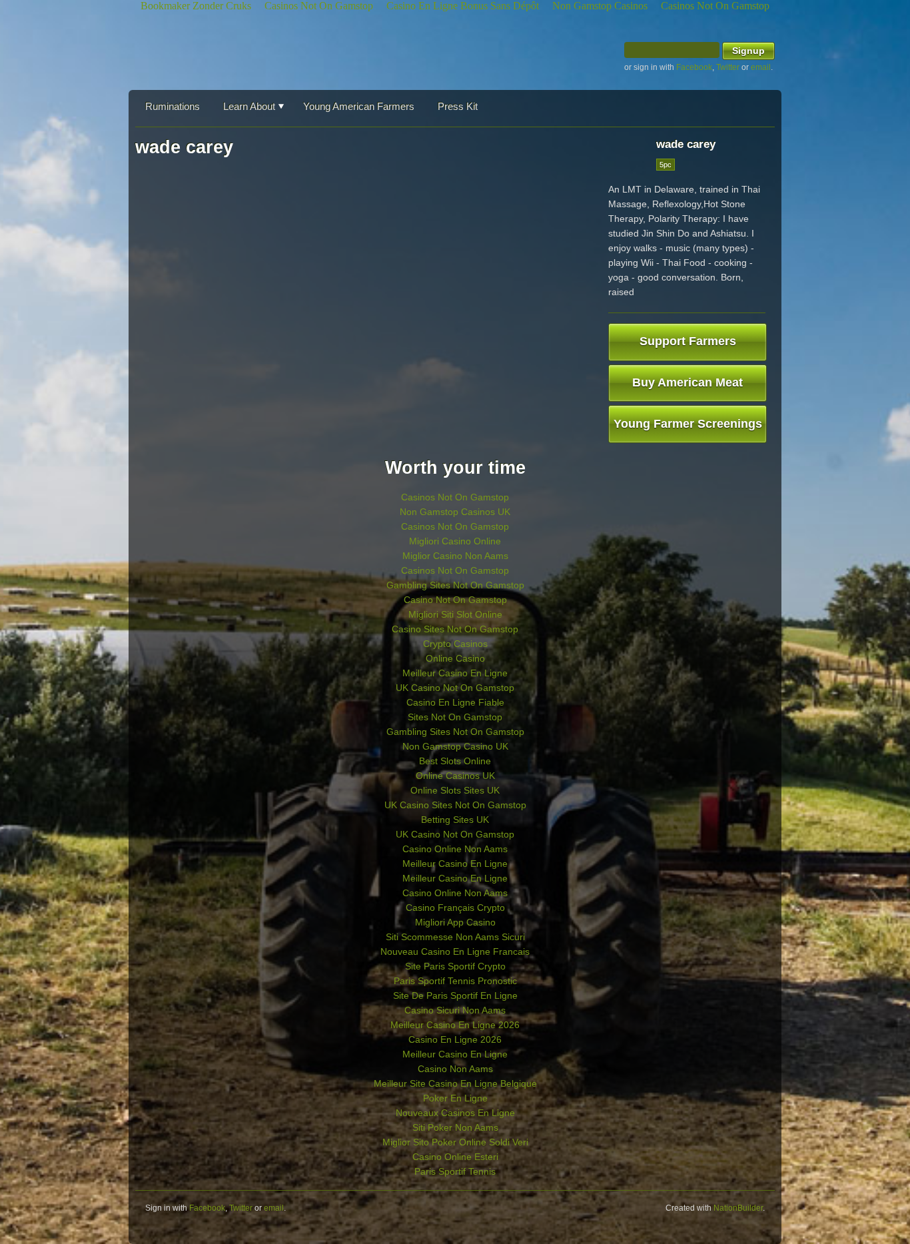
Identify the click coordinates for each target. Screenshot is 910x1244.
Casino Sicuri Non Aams (455, 1010)
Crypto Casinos (455, 643)
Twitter (727, 67)
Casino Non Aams (455, 1068)
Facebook (694, 67)
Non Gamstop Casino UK (455, 746)
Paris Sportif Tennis (455, 1171)
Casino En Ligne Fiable (455, 702)
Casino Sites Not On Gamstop (455, 629)
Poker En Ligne (455, 1098)
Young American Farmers (358, 106)
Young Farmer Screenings (688, 423)
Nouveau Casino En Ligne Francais (455, 951)
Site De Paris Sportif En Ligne (455, 995)
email (761, 67)
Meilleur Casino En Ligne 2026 (455, 1024)
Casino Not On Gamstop (455, 599)
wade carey (685, 144)
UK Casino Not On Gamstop (455, 687)
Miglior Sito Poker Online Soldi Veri (455, 1142)
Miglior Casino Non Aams (455, 555)
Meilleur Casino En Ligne (455, 673)
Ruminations (172, 106)
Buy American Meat (687, 382)
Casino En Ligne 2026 (455, 1039)
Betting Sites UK (455, 819)
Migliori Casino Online (455, 541)
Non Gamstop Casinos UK (455, 511)
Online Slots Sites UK (455, 790)
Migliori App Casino (455, 922)
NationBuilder (738, 1208)
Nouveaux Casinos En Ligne (455, 1112)
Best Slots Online (455, 761)
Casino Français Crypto (455, 907)
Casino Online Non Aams (455, 849)
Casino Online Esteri (455, 1156)
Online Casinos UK (455, 775)
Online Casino (455, 658)
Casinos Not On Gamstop (455, 497)
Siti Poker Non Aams (455, 1127)
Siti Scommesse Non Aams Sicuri (455, 937)
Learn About (249, 106)
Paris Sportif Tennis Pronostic (455, 980)
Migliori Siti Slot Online (455, 614)
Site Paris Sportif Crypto (455, 966)
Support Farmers (688, 341)
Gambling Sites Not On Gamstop (455, 585)
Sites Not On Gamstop (455, 717)
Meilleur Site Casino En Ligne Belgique (455, 1083)
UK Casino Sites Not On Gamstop (455, 805)
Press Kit (458, 106)
